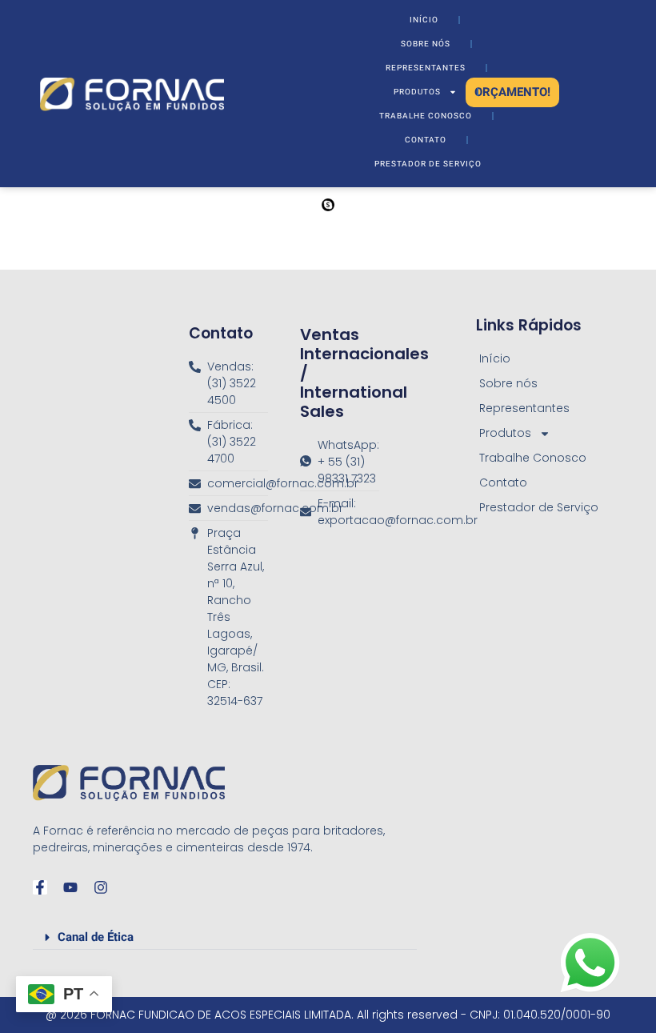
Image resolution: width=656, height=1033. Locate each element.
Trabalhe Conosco (425, 116)
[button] (225, 934)
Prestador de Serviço (428, 164)
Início (424, 20)
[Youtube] (70, 887)
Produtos (417, 92)
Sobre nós (425, 44)
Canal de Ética (96, 937)
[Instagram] (101, 887)
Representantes (426, 68)
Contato (425, 140)
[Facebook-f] (40, 887)
